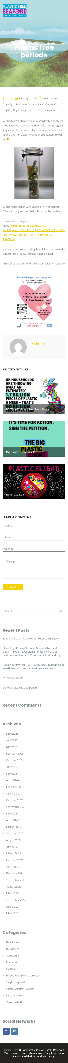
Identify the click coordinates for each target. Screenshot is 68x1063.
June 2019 (12, 906)
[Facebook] (6, 1031)
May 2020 (12, 893)
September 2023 (16, 806)
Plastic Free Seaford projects (23, 975)
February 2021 (15, 873)
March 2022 (13, 853)
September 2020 (16, 880)
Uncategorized (15, 995)
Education (21, 104)
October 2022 (14, 833)
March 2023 (13, 826)
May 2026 (12, 733)
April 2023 (12, 820)
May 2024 (12, 773)
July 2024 (12, 766)
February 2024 (15, 786)
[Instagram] (14, 1031)
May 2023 (12, 813)
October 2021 (14, 860)
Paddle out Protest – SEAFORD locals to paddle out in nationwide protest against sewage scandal (33, 666)
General (32, 104)
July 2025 (12, 740)
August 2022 (13, 840)
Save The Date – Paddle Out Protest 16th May (30, 638)
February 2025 (15, 753)
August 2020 (13, 886)
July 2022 (12, 846)
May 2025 (12, 746)
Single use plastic (22, 110)
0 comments (48, 110)
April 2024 (12, 780)
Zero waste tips (15, 1002)
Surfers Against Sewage (20, 988)
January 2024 (14, 793)
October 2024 (14, 760)
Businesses (12, 948)
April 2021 (12, 866)
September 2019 (16, 900)
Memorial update (13, 677)
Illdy (15, 1049)
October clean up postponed (20, 687)
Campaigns (9, 104)
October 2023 (14, 800)
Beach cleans (51, 98)
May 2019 (12, 913)
